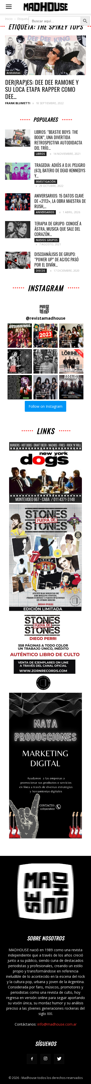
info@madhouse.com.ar (57, 1024)
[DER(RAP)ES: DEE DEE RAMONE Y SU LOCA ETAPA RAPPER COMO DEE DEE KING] (45, 55)
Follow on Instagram (45, 406)
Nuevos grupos (47, 240)
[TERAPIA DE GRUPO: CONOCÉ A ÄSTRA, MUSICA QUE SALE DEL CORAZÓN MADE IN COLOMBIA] (17, 230)
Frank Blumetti (17, 103)
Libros (40, 154)
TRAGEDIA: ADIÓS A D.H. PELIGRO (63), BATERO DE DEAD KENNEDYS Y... (59, 170)
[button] (20, 335)
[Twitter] (59, 1059)
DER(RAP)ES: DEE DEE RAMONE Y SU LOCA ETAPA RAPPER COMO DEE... (42, 89)
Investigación (46, 181)
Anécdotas (13, 73)
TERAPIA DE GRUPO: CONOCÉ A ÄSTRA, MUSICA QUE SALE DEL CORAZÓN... (57, 229)
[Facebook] (32, 1059)
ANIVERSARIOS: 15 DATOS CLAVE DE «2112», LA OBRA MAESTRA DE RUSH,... (60, 201)
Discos (40, 270)
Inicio (9, 19)
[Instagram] (45, 1059)
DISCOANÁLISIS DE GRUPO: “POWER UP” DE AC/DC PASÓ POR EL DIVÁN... (56, 259)
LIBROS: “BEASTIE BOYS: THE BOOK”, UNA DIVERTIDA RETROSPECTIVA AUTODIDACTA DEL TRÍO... (58, 140)
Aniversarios (45, 212)
